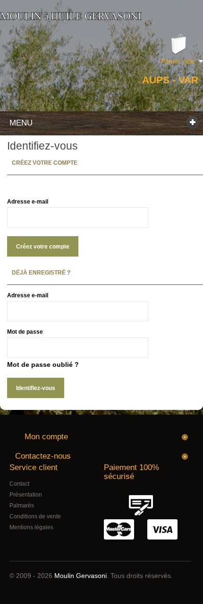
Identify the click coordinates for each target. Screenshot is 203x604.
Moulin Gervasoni (80, 575)
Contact (19, 483)
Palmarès (21, 505)
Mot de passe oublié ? (43, 364)
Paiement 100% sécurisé (131, 472)
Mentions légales (31, 527)
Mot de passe (25, 332)
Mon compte (46, 436)
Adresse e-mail (27, 201)
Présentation (25, 494)
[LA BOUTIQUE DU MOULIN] (71, 16)
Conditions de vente (35, 516)
